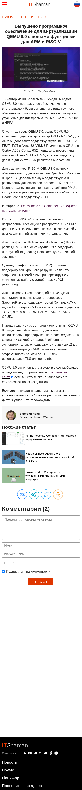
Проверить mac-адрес (22, 786)
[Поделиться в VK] (22, 494)
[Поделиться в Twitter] (46, 494)
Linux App (10, 778)
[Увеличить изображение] (41, 67)
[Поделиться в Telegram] (34, 494)
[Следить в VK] (45, 753)
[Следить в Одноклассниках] (51, 753)
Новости (9, 762)
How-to (8, 770)
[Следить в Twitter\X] (40, 753)
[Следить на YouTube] (30, 753)
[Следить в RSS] (24, 753)
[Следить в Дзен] (56, 753)
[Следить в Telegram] (35, 753)
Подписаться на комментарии (28, 571)
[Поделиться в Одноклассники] (58, 494)
